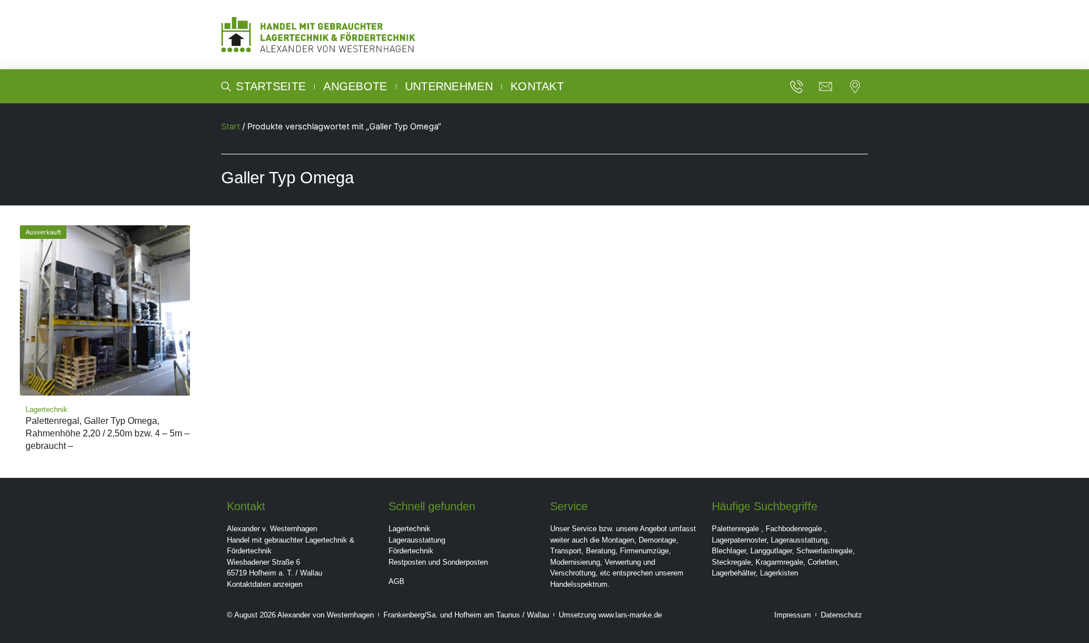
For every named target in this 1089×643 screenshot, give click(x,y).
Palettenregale (735, 528)
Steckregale (731, 562)
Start (230, 126)
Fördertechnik (411, 551)
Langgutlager (771, 551)
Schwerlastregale (824, 551)
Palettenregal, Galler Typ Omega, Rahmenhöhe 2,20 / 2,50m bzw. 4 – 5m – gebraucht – (107, 433)
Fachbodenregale (794, 528)
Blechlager (729, 551)
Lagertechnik (409, 528)
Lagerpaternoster (739, 540)
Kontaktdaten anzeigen (264, 584)
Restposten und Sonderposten (438, 562)
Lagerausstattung (417, 540)
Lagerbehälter (733, 573)
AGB (396, 581)
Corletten (822, 562)
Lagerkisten (779, 573)
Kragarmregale (779, 562)
